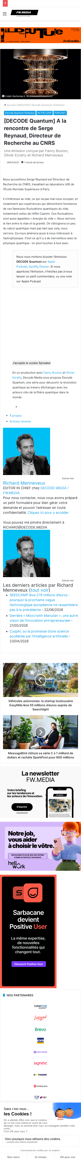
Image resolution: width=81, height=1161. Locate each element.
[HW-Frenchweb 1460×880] (40, 869)
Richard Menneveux (24, 483)
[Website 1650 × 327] (40, 34)
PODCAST (60, 112)
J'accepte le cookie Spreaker (31, 363)
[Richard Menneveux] (26, 474)
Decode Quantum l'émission (48, 104)
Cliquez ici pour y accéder (48, 513)
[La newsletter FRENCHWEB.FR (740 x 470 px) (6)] (40, 816)
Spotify (33, 266)
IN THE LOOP (44, 112)
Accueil (10, 104)
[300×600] (28, 987)
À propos (16, 415)
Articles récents (20, 421)
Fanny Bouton (52, 372)
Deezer (44, 266)
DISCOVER (24, 104)
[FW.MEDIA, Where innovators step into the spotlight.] (24, 13)
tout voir (40, 590)
